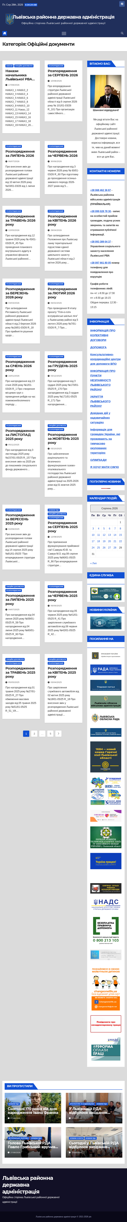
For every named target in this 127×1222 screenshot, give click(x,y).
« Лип (93, 563)
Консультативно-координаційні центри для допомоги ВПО (105, 359)
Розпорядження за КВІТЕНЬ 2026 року (62, 220)
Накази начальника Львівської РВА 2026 (18, 77)
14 (115, 535)
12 (104, 535)
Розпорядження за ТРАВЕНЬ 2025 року (20, 672)
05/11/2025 (13, 445)
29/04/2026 (56, 230)
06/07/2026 (14, 161)
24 (93, 547)
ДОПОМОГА (98, 347)
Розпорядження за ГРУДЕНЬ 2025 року (62, 366)
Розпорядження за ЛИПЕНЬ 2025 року (20, 599)
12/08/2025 (56, 537)
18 (98, 541)
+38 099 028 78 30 (101, 211)
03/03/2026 (14, 303)
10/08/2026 (56, 81)
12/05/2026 (14, 230)
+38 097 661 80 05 (100, 262)
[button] (122, 33)
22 (120, 541)
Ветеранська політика (18, 1138)
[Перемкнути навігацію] (64, 33)
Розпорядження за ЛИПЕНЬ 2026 (20, 153)
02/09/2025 (14, 529)
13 (109, 535)
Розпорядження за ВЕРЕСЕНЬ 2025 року (20, 519)
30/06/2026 (56, 161)
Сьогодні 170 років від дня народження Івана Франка (33, 1110)
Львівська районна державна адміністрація (63, 17)
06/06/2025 (56, 606)
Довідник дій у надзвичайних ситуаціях (100, 418)
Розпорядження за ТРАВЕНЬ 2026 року (20, 220)
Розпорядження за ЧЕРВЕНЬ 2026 (62, 153)
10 (93, 535)
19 (104, 541)
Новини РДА (54, 510)
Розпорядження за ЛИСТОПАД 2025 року (20, 435)
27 (109, 547)
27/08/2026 (15, 1118)
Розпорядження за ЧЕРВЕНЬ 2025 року (62, 596)
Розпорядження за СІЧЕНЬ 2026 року (20, 366)
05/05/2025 (14, 682)
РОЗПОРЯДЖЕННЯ (56, 66)
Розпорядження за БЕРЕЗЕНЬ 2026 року (20, 293)
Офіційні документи (24, 66)
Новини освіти (76, 1138)
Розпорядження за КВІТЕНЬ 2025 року (62, 672)
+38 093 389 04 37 (100, 241)
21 (115, 541)
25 (98, 547)
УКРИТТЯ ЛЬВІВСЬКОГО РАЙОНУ (100, 401)
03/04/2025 (56, 682)
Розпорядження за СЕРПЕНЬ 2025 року (63, 527)
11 (98, 535)
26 (104, 547)
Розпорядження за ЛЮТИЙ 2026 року (62, 293)
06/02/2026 (56, 303)
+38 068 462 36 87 (100, 190)
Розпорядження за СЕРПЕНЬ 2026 (63, 73)
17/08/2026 (14, 85)
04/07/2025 (14, 610)
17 (93, 541)
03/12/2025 (56, 376)
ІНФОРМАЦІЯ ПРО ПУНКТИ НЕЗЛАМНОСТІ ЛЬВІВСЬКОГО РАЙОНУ (102, 380)
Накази (9, 66)
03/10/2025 (56, 449)
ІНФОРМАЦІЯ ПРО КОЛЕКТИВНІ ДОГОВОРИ (102, 335)
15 (120, 535)
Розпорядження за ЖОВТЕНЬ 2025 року (63, 439)
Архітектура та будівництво (82, 1104)
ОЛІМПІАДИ (98, 460)
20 (109, 541)
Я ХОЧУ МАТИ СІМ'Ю (104, 467)
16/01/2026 (14, 376)
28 (115, 547)
